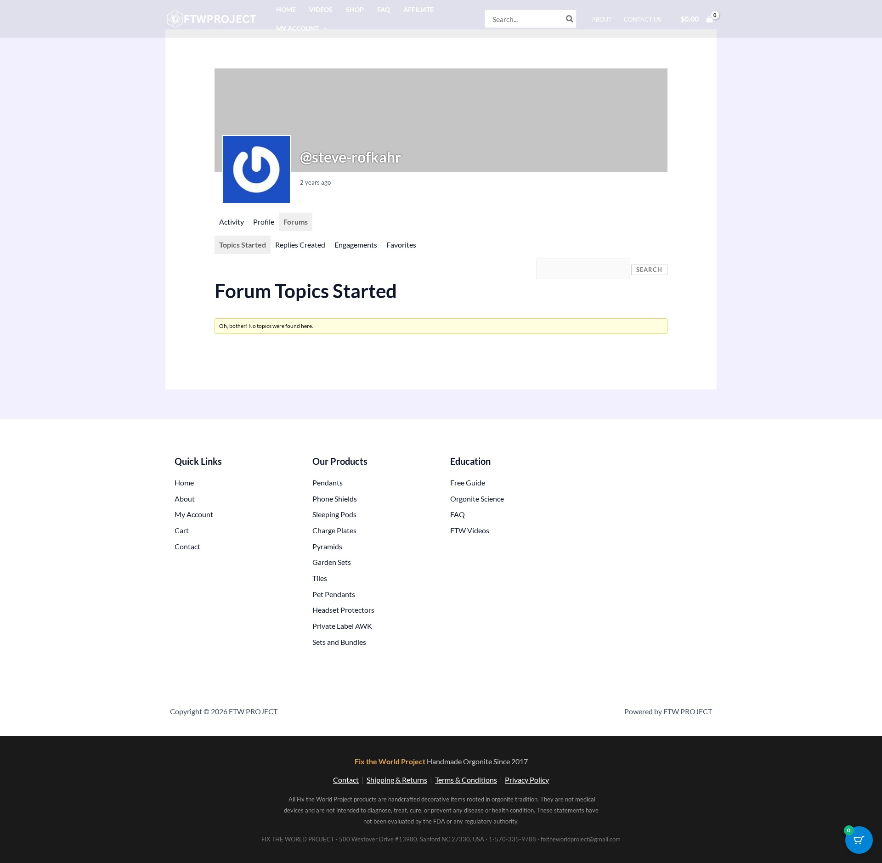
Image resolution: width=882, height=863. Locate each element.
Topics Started (242, 244)
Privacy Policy (527, 779)
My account (297, 28)
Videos (321, 9)
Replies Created (300, 244)
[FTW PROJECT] (212, 17)
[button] (323, 28)
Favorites (401, 244)
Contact (346, 779)
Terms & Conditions (466, 779)
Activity (231, 221)
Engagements (355, 244)
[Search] (570, 19)
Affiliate (418, 9)
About (602, 19)
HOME (286, 9)
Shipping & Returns (397, 779)
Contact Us (642, 19)
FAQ (383, 9)
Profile (263, 221)
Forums (295, 221)
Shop (355, 9)
